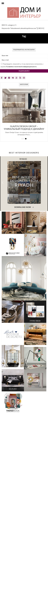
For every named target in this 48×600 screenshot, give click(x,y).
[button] (45, 182)
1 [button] (22, 138)
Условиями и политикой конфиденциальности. (21, 66)
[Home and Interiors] (7, 7)
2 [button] (24, 138)
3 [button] (25, 138)
